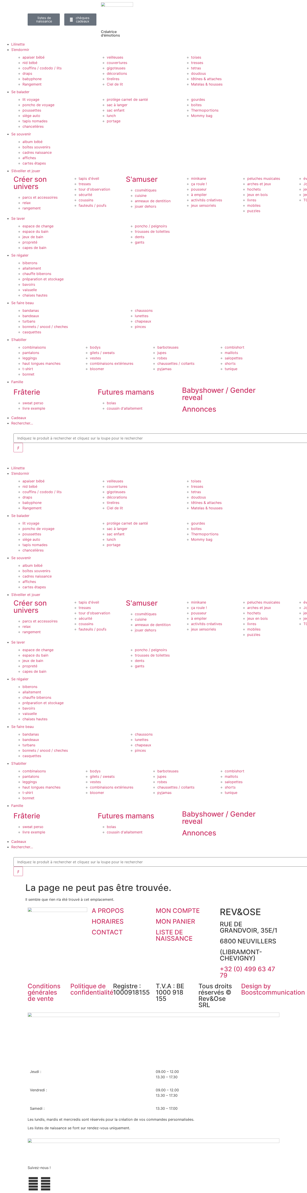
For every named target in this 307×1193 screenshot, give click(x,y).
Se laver (18, 218)
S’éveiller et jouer (25, 171)
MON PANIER (175, 921)
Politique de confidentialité (91, 989)
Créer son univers (30, 183)
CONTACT (107, 932)
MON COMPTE (178, 910)
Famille (17, 382)
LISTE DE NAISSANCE (174, 935)
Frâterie (26, 392)
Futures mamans (126, 392)
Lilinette (18, 44)
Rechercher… (22, 423)
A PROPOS (108, 910)
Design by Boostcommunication (273, 989)
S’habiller (19, 339)
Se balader (20, 92)
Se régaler (20, 255)
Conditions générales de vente (44, 992)
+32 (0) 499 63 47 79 (247, 972)
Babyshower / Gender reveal (219, 394)
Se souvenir (21, 134)
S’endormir (20, 49)
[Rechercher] (18, 447)
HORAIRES (108, 921)
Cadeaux (18, 417)
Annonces (199, 409)
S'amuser (142, 179)
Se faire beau (22, 303)
